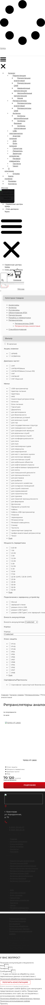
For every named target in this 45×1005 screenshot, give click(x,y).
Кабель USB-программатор (23, 512)
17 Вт (13, 574)
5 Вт (13, 564)
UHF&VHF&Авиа (18, 368)
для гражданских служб (21, 428)
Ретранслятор (17, 520)
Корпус (7, 632)
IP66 (13, 657)
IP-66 (13, 649)
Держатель (16, 410)
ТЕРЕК (3, 48)
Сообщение (5, 971)
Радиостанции (15, 315)
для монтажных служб (20, 459)
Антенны (12, 308)
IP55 (13, 654)
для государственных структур (24, 425)
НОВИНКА (15, 356)
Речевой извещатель (20, 523)
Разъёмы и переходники (20, 318)
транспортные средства (21, 530)
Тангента (15, 528)
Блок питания (17, 404)
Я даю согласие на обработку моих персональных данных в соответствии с (20, 976)
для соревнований (19, 491)
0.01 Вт (14, 548)
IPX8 (13, 673)
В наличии (12, 344)
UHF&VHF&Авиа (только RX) (23, 371)
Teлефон (4, 968)
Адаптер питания (18, 391)
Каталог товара (17, 695)
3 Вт (13, 556)
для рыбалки (16, 480)
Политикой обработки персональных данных (20, 979)
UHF (13, 366)
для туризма (16, 496)
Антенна (14, 402)
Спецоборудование (17, 329)
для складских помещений (22, 486)
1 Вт (12, 550)
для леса (15, 441)
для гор (14, 423)
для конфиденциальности (22, 438)
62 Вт (13, 590)
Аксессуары (14, 305)
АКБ (13, 396)
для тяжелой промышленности (24, 499)
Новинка (15, 515)
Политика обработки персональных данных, (20, 999)
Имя (2, 966)
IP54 (13, 652)
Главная (4, 695)
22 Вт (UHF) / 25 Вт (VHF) (21, 577)
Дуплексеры (14, 310)
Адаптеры (15, 394)
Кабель (14, 509)
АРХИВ (14, 353)
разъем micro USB (19, 607)
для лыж (14, 444)
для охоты (15, 470)
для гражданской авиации (22, 431)
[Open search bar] (3, 281)
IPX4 (13, 665)
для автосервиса (18, 412)
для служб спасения (19, 488)
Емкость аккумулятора (14, 622)
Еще (10, 538)
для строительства (19, 494)
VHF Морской (17, 379)
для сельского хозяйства (21, 483)
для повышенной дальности (23, 473)
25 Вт (13, 582)
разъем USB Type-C (19, 610)
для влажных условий (20, 417)
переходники (17, 517)
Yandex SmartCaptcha (21, 986)
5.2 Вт (13, 566)
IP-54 (13, 644)
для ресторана (17, 478)
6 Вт (13, 569)
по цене (6, 715)
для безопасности (19, 415)
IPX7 (13, 670)
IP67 (13, 660)
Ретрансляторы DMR (24, 324)
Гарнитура (15, 407)
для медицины (17, 449)
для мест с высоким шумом (23, 454)
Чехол (13, 536)
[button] (3, 63)
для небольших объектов (22, 462)
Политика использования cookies (15, 1001)
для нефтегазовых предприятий (25, 467)
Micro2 (14, 602)
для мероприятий (19, 452)
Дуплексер (16, 504)
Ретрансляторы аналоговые (27, 326)
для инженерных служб (21, 436)
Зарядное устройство (20, 507)
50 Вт (13, 585)
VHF (13, 374)
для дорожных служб (20, 433)
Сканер (14, 525)
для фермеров (17, 501)
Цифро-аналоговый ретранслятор (26, 533)
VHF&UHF (15, 376)
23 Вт (13, 579)
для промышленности (20, 475)
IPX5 (13, 667)
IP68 (13, 662)
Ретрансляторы (32, 695)
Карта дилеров (9, 177)
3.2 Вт (13, 558)
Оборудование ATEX (18, 313)
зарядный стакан (18, 605)
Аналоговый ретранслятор (22, 399)
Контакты (12, 184)
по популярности (9, 712)
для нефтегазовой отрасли (22, 465)
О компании (9, 170)
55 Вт (13, 587)
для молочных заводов (21, 457)
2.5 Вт (13, 553)
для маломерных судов (21, 446)
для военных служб (19, 420)
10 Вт (13, 571)
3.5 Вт (13, 561)
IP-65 (13, 646)
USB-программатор (19, 389)
